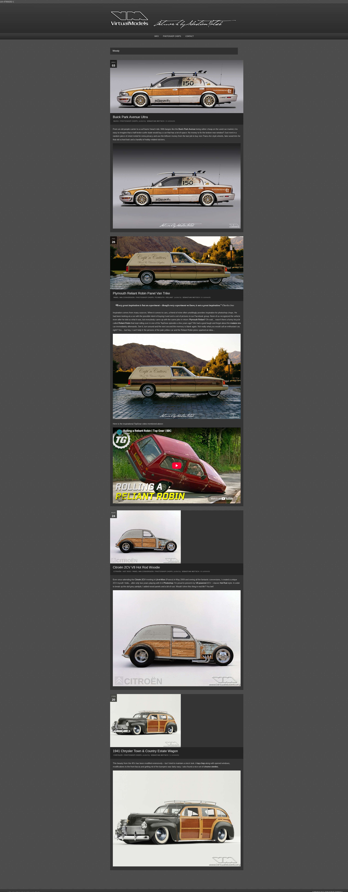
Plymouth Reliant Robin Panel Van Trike (141, 293)
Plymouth (159, 297)
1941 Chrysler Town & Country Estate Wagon (145, 751)
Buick (116, 121)
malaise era (235, 323)
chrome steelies (211, 766)
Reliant (169, 297)
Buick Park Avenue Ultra (130, 117)
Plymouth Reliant (196, 319)
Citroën (117, 571)
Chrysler (118, 755)
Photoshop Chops (172, 36)
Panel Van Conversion (124, 297)
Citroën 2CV (140, 579)
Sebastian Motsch (155, 121)
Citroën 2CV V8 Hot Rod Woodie (136, 567)
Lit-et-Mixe (160, 579)
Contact (189, 36)
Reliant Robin (124, 323)
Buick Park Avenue (186, 129)
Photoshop (168, 583)
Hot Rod (127, 571)
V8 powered (201, 583)
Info (156, 36)
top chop (201, 763)
